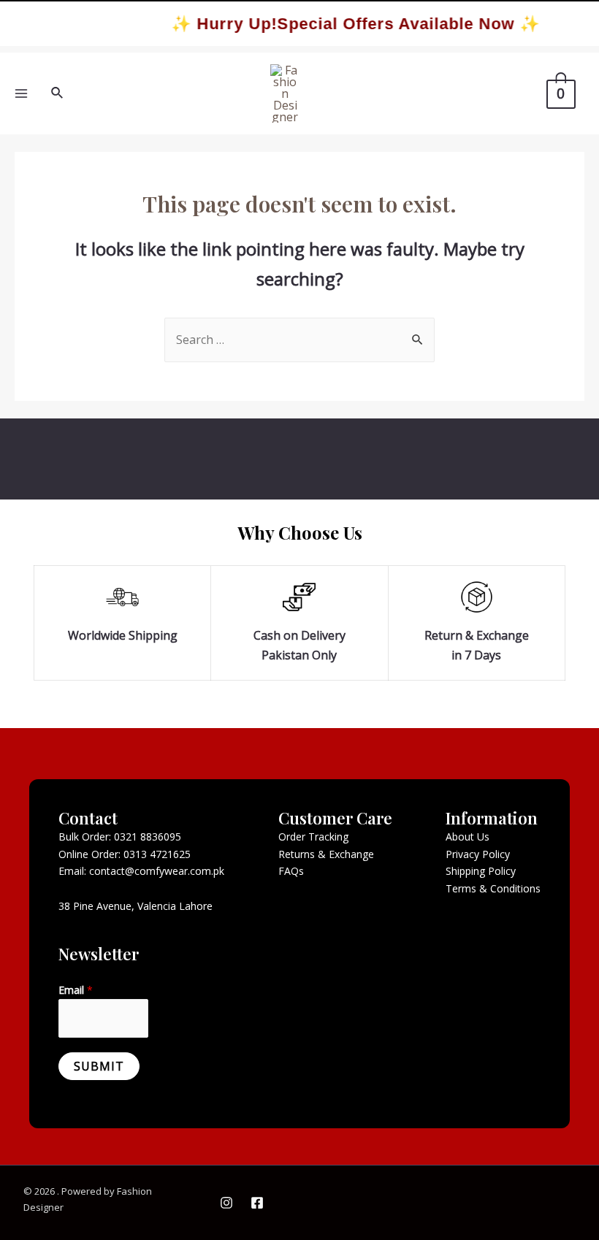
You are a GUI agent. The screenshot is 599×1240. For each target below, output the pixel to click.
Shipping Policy (481, 871)
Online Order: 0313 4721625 (124, 854)
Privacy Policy (478, 854)
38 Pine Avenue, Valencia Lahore (135, 906)
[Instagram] (226, 1202)
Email (75, 990)
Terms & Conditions (493, 888)
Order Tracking (313, 836)
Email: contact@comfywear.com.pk (141, 871)
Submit (99, 1066)
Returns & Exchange (326, 854)
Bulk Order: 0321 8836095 (119, 836)
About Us (467, 836)
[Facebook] (257, 1202)
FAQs (291, 871)
